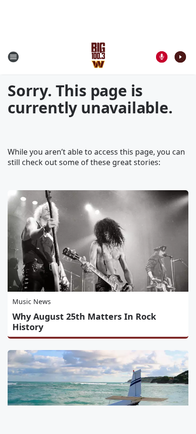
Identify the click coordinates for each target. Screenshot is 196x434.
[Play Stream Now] (180, 57)
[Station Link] (98, 56)
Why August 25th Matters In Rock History (84, 321)
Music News (31, 301)
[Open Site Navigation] (13, 57)
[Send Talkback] (161, 57)
